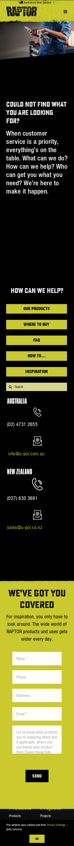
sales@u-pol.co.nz (24, 527)
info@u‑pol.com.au (26, 454)
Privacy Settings (56, 825)
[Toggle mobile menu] (66, 12)
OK (37, 838)
